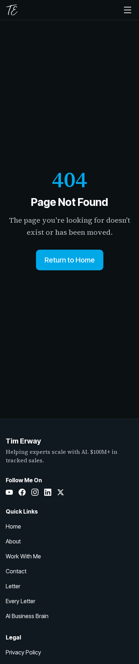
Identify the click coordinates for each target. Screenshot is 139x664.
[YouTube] (9, 492)
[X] (60, 492)
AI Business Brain (27, 616)
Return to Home (70, 260)
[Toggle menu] (127, 10)
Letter (13, 586)
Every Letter (20, 601)
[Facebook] (22, 492)
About (13, 541)
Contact (16, 571)
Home (13, 526)
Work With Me (23, 556)
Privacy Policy (23, 652)
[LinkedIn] (47, 492)
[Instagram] (34, 492)
